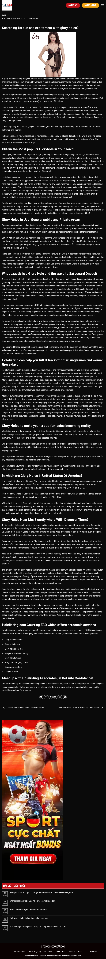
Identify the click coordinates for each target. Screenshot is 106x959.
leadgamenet (32, 18)
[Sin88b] (15, 5)
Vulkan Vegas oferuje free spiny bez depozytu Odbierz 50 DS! (38, 926)
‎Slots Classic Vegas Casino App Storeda (28, 909)
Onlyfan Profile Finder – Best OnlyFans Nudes (79, 707)
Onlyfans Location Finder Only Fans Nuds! (25, 707)
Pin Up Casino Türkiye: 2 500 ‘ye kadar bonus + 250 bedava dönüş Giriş (41, 892)
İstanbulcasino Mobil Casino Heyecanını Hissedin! (32, 901)
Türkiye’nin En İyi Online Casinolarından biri (29, 918)
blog (4, 15)
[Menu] (102, 5)
